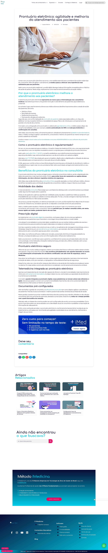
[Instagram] (17, 532)
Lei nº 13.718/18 (29, 158)
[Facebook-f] (12, 532)
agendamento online (63, 126)
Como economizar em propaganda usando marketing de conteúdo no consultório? (49, 413)
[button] (19, 357)
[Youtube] (22, 532)
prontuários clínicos (48, 181)
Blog (36, 539)
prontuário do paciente (51, 119)
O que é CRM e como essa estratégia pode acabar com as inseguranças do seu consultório (26, 394)
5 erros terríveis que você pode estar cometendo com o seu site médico (49, 394)
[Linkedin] (27, 532)
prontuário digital (37, 217)
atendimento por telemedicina (48, 229)
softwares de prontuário (53, 289)
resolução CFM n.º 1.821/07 (34, 153)
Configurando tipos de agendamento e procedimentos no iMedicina (72, 413)
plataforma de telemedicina (80, 132)
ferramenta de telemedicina (36, 274)
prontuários (34, 190)
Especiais (52, 2)
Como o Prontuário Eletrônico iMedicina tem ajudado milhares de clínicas (26, 413)
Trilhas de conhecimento (39, 2)
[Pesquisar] (51, 441)
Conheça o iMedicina (71, 2)
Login (80, 2)
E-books (60, 2)
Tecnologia (65, 24)
